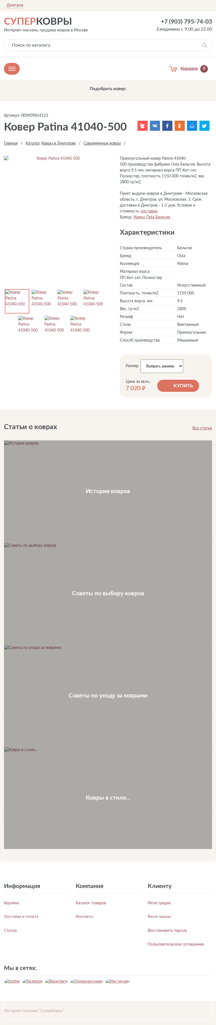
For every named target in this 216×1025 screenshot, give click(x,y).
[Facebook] (167, 126)
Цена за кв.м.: (138, 382)
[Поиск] (204, 45)
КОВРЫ (38, 22)
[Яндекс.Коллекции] (143, 126)
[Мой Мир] (192, 126)
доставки (148, 211)
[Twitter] (204, 126)
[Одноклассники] (180, 126)
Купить (183, 385)
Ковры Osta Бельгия (152, 217)
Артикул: (12, 116)
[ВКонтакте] (155, 126)
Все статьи (202, 428)
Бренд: (126, 217)
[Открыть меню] (12, 69)
